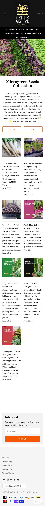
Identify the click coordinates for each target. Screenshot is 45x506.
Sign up (22, 439)
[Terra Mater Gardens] (22, 14)
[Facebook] (8, 480)
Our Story (5, 458)
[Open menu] (5, 13)
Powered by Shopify (30, 492)
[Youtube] (11, 480)
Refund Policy (7, 465)
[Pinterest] (18, 480)
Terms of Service (8, 473)
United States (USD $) (13, 486)
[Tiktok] (15, 480)
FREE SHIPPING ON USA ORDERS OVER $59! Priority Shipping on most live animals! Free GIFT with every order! (22, 33)
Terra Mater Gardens (15, 492)
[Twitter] (4, 480)
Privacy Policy (7, 462)
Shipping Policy (7, 469)
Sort (33, 129)
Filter (12, 129)
